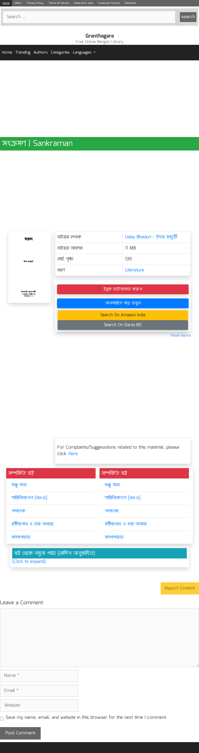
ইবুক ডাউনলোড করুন (122, 289)
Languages (82, 52)
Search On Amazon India (122, 315)
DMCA (18, 3)
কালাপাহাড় (21, 537)
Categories (60, 52)
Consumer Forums (109, 3)
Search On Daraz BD (123, 325)
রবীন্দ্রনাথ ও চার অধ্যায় (32, 524)
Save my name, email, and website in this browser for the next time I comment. (86, 717)
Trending (22, 52)
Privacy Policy (35, 3)
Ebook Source (181, 335)
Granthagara (100, 36)
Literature (134, 270)
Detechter (130, 3)
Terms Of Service (59, 3)
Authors (40, 52)
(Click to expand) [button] (29, 561)
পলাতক (18, 511)
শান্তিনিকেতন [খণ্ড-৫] (29, 497)
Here (73, 453)
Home (6, 3)
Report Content (180, 588)
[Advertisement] (99, 98)
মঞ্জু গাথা (18, 485)
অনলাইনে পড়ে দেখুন (123, 303)
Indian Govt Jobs (83, 3)
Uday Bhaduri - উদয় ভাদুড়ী (151, 237)
